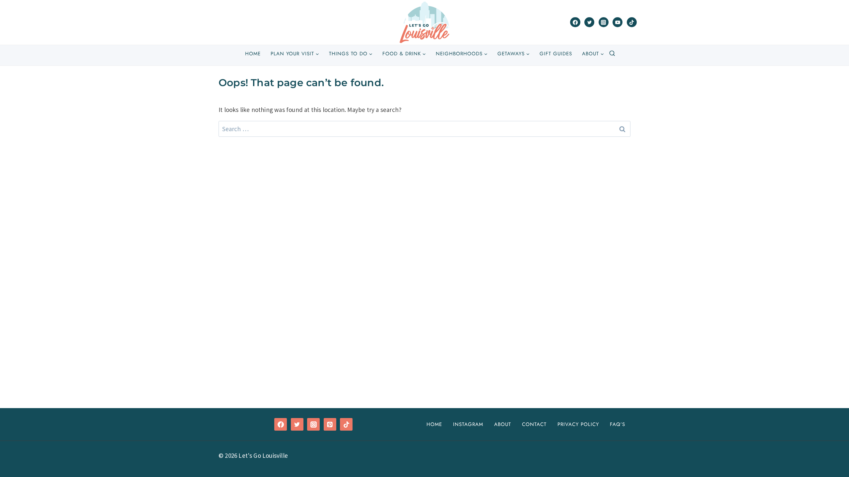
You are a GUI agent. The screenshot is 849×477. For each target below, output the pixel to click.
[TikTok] (632, 22)
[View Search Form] (612, 53)
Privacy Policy (578, 424)
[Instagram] (604, 22)
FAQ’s (617, 424)
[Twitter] (589, 22)
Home (253, 53)
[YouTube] (617, 22)
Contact (534, 424)
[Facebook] (575, 22)
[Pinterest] (330, 424)
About (502, 424)
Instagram (468, 424)
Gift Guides (556, 53)
